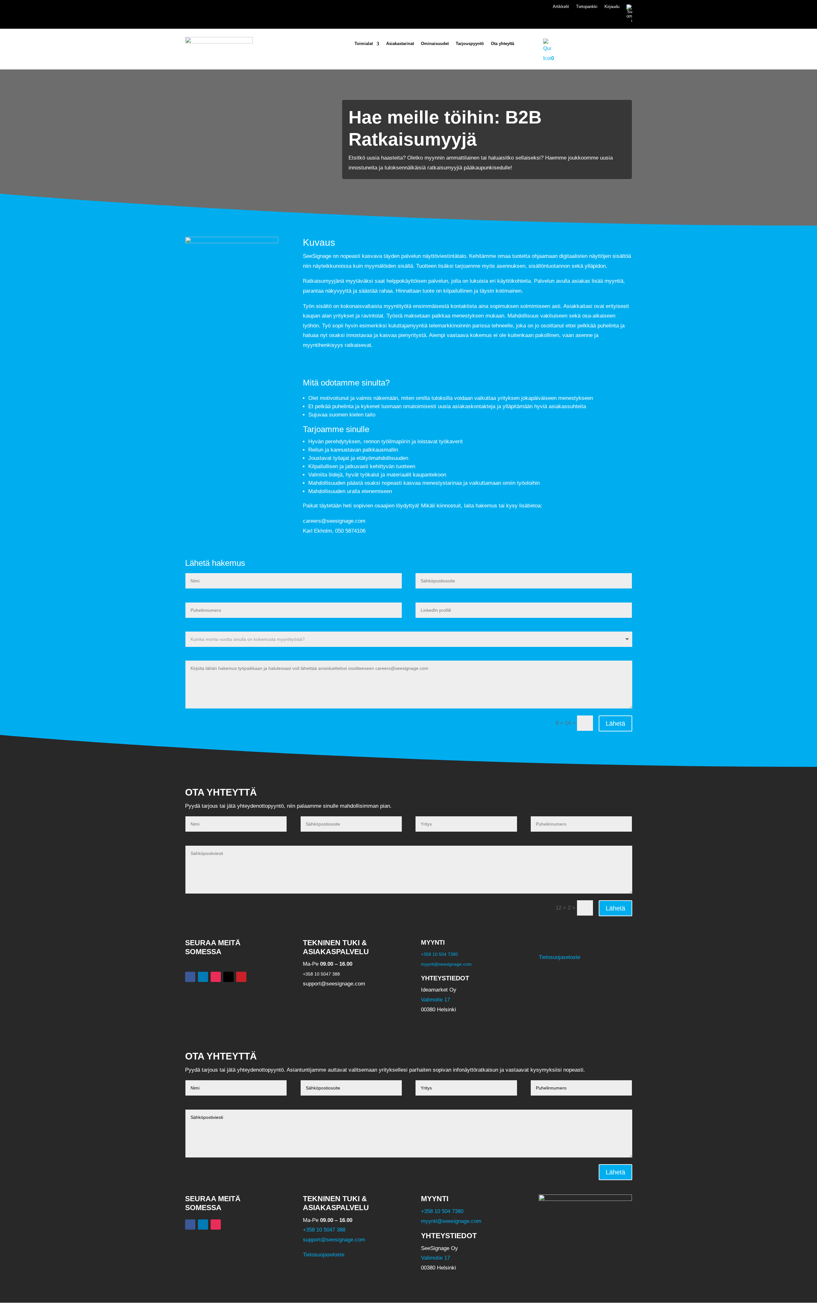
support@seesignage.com (334, 1240)
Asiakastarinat (400, 43)
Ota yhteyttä (502, 43)
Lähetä (615, 723)
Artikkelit (561, 6)
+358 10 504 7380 (439, 954)
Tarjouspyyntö (470, 43)
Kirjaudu (611, 6)
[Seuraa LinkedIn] (203, 977)
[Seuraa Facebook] (190, 977)
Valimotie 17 (435, 1000)
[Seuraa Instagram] (216, 977)
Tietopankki (586, 6)
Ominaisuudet (435, 43)
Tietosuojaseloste (559, 957)
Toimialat (364, 43)
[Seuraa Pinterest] (241, 977)
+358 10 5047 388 (324, 1230)
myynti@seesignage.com (446, 964)
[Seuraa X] (228, 977)
